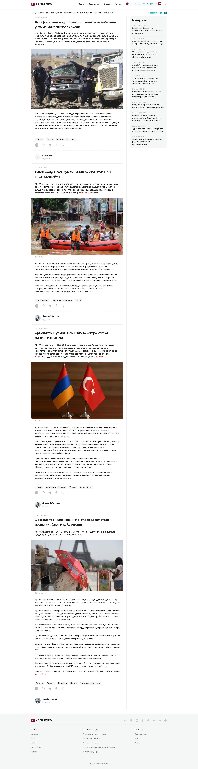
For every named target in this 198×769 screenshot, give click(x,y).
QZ (140, 4)
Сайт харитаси (141, 734)
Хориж (50, 139)
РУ (144, 4)
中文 (151, 4)
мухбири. (99, 357)
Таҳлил (118, 4)
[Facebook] (56, 145)
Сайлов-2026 (108, 13)
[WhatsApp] (43, 145)
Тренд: (34, 13)
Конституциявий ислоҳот (90, 13)
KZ (136, 4)
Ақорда (41, 13)
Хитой (78, 300)
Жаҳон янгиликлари (66, 139)
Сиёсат (34, 738)
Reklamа (138, 743)
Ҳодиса (59, 13)
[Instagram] (36, 145)
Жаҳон (34, 752)
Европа (50, 683)
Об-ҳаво (39, 683)
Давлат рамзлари (90, 743)
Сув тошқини (42, 300)
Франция (62, 683)
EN (147, 4)
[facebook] (142, 720)
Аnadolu (55, 535)
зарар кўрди (40, 674)
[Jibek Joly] (153, 13)
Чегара (39, 487)
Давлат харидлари (90, 752)
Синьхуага (85, 193)
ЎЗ (160, 4)
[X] (63, 145)
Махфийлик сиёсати (91, 738)
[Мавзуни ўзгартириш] (128, 4)
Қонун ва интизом (71, 13)
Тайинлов (50, 13)
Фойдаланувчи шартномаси (94, 734)
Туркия (73, 487)
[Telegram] (50, 145)
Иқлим (73, 683)
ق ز (156, 4)
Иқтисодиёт (36, 747)
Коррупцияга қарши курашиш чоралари (99, 747)
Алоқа (137, 738)
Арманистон (86, 487)
